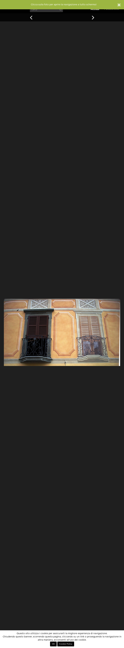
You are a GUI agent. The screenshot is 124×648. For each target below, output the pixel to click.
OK (53, 644)
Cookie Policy (65, 644)
